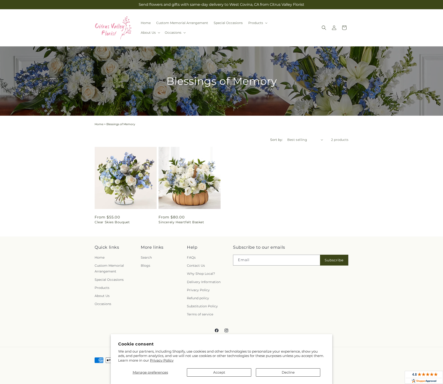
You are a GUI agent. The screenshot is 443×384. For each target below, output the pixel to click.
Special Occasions (109, 280)
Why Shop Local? (201, 274)
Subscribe (334, 260)
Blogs (145, 265)
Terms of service (200, 314)
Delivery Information (204, 282)
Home (99, 124)
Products (102, 288)
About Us (102, 296)
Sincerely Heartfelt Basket (181, 222)
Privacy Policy (162, 360)
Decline (288, 372)
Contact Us (196, 265)
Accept (219, 372)
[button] (257, 23)
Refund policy (198, 298)
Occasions (103, 304)
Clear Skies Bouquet (112, 222)
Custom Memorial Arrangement (109, 268)
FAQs (191, 257)
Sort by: (276, 140)
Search (146, 257)
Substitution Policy (202, 306)
